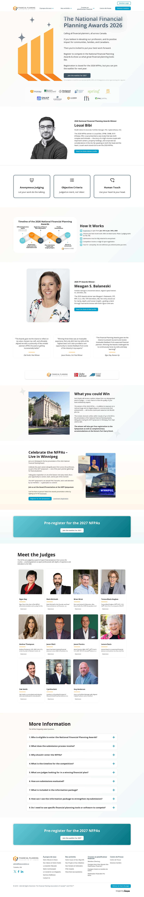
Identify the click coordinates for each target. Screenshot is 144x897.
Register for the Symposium (40, 499)
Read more (23, 609)
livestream (43, 493)
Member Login (124, 3)
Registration (87, 231)
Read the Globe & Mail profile (86, 309)
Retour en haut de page (121, 886)
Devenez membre (123, 8)
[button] (46, 8)
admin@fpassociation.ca (21, 864)
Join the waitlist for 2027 (77, 75)
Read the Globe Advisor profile (86, 151)
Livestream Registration (60, 499)
